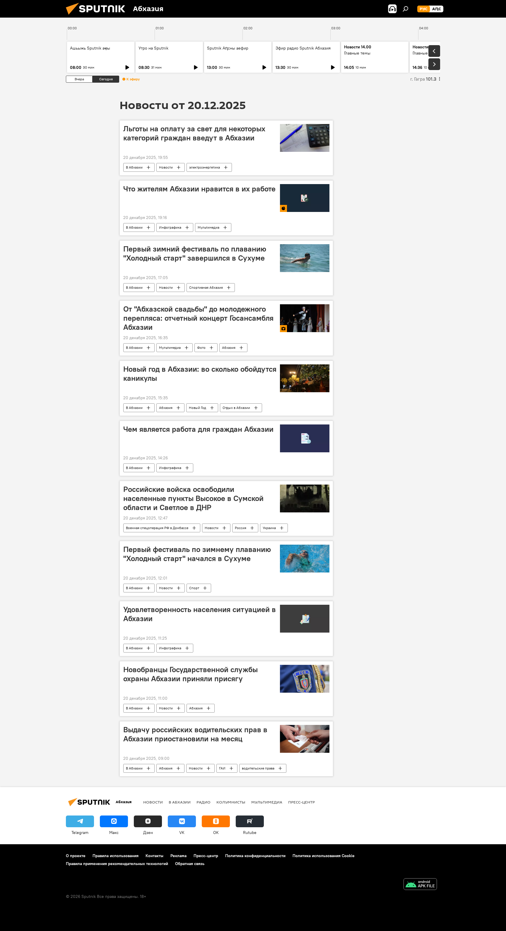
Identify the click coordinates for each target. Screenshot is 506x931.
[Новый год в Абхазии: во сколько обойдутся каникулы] (304, 378)
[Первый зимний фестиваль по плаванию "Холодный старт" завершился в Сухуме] (304, 258)
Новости (166, 167)
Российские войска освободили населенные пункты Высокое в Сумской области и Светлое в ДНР (193, 498)
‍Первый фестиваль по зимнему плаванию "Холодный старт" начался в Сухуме (197, 554)
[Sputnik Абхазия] (98, 16)
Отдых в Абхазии (236, 407)
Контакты (154, 855)
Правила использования (116, 855)
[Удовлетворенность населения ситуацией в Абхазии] (304, 619)
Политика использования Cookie (324, 855)
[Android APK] (420, 884)
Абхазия (228, 347)
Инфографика (170, 227)
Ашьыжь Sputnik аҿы (90, 48)
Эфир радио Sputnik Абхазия (303, 48)
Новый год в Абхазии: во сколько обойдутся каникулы (199, 373)
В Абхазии (134, 167)
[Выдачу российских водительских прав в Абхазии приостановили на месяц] (304, 739)
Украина (269, 528)
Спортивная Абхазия (206, 287)
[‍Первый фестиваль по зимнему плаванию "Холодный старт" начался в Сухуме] (304, 558)
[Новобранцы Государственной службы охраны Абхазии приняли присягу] (304, 679)
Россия (240, 528)
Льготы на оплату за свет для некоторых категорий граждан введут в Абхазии (194, 133)
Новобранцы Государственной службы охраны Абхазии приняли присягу (190, 674)
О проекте (76, 855)
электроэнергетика (204, 167)
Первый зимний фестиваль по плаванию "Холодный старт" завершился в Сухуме (194, 253)
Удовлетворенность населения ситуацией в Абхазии (199, 614)
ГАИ (222, 768)
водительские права (258, 768)
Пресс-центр (301, 802)
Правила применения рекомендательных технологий (117, 863)
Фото (201, 347)
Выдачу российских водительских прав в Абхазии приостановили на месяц (195, 734)
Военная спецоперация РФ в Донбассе (157, 528)
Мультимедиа (208, 227)
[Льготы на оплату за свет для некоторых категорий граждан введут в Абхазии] (304, 138)
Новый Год (197, 407)
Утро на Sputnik (153, 48)
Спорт (194, 588)
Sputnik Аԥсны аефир (227, 48)
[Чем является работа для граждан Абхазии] (304, 438)
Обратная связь (189, 863)
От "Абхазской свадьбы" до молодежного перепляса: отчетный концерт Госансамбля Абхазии (198, 318)
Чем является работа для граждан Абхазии (198, 429)
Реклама (178, 855)
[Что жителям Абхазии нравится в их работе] (304, 198)
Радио (203, 802)
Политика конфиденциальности (255, 855)
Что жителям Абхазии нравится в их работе (199, 188)
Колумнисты (230, 802)
